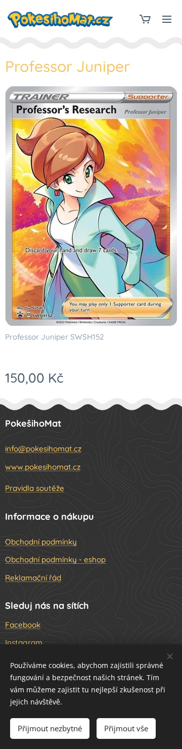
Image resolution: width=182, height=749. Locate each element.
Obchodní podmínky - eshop (55, 559)
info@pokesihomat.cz (43, 448)
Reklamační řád (33, 577)
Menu (167, 19)
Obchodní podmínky (41, 542)
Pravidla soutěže (34, 488)
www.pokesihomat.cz (42, 467)
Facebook (22, 625)
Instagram (23, 642)
